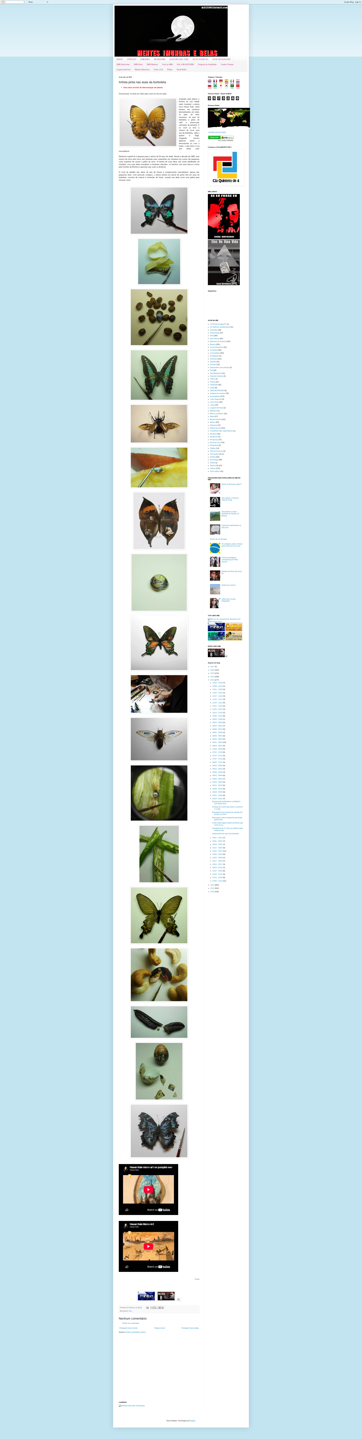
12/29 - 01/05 (217, 683)
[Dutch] (238, 83)
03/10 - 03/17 (217, 851)
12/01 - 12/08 (217, 689)
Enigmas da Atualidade (207, 64)
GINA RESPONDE (217, 391)
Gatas (212, 388)
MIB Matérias (152, 64)
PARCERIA (145, 59)
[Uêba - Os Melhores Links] (233, 631)
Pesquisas (214, 440)
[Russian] (210, 87)
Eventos (213, 365)
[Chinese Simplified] (238, 87)
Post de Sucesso (216, 451)
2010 (212, 892)
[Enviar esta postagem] (147, 1307)
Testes (212, 463)
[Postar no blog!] (154, 1307)
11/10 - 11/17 (217, 699)
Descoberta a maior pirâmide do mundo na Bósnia (230, 514)
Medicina (213, 411)
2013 (212, 680)
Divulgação (214, 356)
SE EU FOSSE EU (200, 59)
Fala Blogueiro (215, 373)
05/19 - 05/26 (217, 782)
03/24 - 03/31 (217, 844)
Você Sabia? (215, 471)
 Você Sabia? (218, 324)
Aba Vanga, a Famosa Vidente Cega (230, 499)
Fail (211, 370)
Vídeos (212, 468)
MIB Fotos (138, 64)
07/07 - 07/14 (217, 759)
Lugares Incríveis (124, 69)
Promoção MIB (215, 454)
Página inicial (159, 1328)
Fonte (197, 1279)
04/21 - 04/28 (217, 795)
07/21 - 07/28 (217, 752)
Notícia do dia (215, 428)
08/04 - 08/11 (217, 746)
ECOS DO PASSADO (221, 59)
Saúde (212, 457)
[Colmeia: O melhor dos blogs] (233, 640)
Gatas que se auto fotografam (229, 600)
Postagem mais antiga (190, 1328)
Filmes (212, 379)
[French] (216, 83)
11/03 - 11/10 (217, 703)
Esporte (213, 362)
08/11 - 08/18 (217, 742)
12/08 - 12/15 (217, 686)
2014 (212, 677)
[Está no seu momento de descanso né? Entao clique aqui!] (225, 621)
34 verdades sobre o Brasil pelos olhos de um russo (232, 545)
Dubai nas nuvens (229, 585)
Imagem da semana (217, 393)
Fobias (212, 382)
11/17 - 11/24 (217, 696)
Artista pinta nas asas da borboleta (225, 834)
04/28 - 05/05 (217, 792)
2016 (212, 670)
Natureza (213, 425)
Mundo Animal (215, 419)
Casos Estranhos (216, 347)
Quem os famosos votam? (232, 484)
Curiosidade (214, 353)
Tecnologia (214, 460)
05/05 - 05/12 (217, 789)
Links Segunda (216, 399)
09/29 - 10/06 (217, 719)
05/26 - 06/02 (217, 779)
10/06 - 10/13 (217, 716)
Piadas (169, 69)
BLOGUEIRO (159, 59)
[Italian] (233, 83)
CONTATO (131, 59)
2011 (212, 888)
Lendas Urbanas (227, 64)
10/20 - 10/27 (217, 709)
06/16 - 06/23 (217, 769)
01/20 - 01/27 (217, 874)
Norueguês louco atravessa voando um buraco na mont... (227, 813)
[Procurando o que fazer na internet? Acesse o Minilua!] (216, 631)
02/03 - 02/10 (217, 868)
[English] (210, 83)
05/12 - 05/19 (217, 785)
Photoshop (214, 445)
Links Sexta (214, 402)
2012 (212, 885)
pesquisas (214, 437)
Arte (130, 1311)
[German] (221, 83)
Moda (212, 416)
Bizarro (213, 344)
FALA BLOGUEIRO (185, 64)
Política (213, 448)
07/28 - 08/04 (217, 749)
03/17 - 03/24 (217, 848)
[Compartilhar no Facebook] (160, 1307)
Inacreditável (215, 396)
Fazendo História (216, 376)
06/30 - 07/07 (217, 762)
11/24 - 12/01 (217, 693)
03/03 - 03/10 (217, 854)
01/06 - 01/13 (217, 881)
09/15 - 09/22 (217, 726)
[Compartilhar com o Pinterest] (162, 1307)
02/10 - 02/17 (217, 864)
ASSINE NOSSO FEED (217, 132)
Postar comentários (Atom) (135, 1332)
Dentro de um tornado (218, 539)
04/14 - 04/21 (217, 799)
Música (213, 422)
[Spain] (227, 83)
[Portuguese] (216, 87)
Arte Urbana (214, 339)
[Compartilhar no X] (157, 1307)
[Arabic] (233, 87)
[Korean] (227, 87)
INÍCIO (120, 59)
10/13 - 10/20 (217, 713)
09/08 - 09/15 (217, 729)
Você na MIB (167, 64)
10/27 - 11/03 (217, 706)
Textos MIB (214, 466)
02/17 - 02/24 (217, 861)
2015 (212, 673)
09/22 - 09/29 (217, 723)
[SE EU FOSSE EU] (224, 239)
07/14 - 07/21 (217, 756)
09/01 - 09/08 (217, 732)
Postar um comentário (130, 1323)
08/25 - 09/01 (217, 736)
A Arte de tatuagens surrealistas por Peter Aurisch (230, 560)
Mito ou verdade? (216, 414)
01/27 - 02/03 (217, 871)
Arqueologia (214, 333)
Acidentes (214, 330)
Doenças (213, 359)
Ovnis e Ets (158, 69)
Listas (212, 405)
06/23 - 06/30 (217, 766)
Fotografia (214, 385)
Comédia (213, 350)
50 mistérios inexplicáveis (220, 327)
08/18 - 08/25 (217, 739)
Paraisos (213, 434)
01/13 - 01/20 (217, 877)
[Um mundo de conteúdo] (216, 640)
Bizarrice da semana (218, 341)
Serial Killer (182, 69)
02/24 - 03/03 (217, 858)
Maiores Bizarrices (142, 69)
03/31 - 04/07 (217, 841)
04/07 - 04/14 (217, 838)
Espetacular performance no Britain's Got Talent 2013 (226, 802)
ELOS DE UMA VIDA (179, 59)
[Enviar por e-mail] (151, 1307)
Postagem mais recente (128, 1328)
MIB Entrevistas (123, 64)
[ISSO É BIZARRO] (226, 657)
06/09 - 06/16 (217, 772)
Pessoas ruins (215, 442)
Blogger (192, 1421)
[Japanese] (221, 87)
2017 (212, 667)
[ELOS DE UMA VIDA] (224, 285)
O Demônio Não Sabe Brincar (221, 431)
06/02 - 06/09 (217, 775)
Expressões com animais (219, 367)
